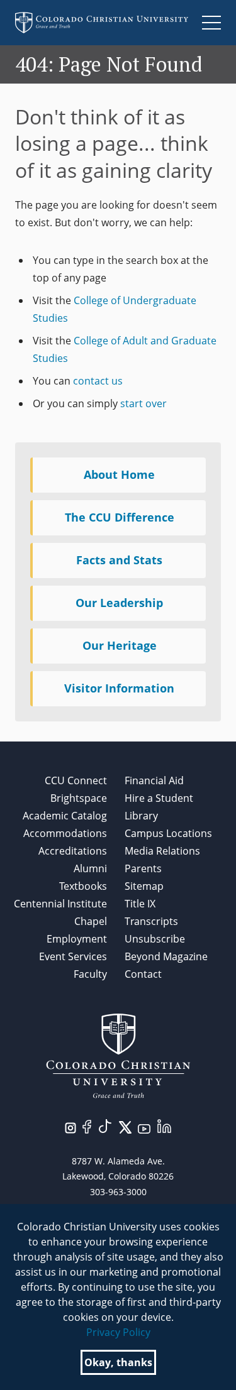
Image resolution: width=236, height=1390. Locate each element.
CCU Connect (76, 780)
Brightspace (78, 798)
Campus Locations (168, 833)
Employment (77, 939)
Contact (143, 974)
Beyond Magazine (166, 956)
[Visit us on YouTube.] (144, 1128)
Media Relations (162, 851)
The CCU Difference (119, 517)
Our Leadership (119, 602)
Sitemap (144, 886)
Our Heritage (119, 645)
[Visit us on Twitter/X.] (125, 1126)
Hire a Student (159, 798)
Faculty (90, 974)
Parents (143, 868)
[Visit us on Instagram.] (70, 1127)
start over (143, 403)
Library (141, 816)
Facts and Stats (119, 559)
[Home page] (101, 22)
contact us (98, 381)
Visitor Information (119, 688)
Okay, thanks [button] (118, 1362)
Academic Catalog (65, 816)
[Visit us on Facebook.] (86, 1125)
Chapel (90, 921)
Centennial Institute (60, 904)
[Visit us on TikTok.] (105, 1125)
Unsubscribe (155, 939)
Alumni (90, 868)
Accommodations (65, 833)
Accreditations (72, 851)
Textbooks (83, 886)
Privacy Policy (118, 1332)
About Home (119, 474)
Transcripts (151, 921)
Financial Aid (154, 780)
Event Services (73, 956)
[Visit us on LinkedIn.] (164, 1125)
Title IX (140, 904)
